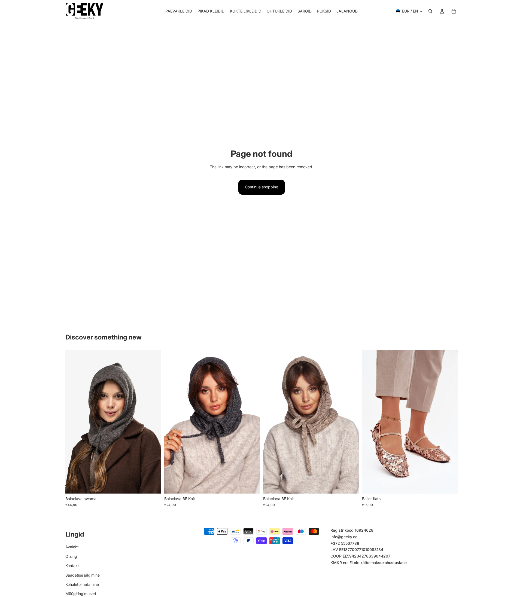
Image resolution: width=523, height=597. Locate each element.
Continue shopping (261, 187)
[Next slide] (153, 422)
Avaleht (72, 547)
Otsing (71, 556)
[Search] (430, 11)
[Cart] (454, 11)
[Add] (251, 485)
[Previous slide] (73, 422)
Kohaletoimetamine (82, 584)
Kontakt (72, 565)
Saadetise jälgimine (82, 575)
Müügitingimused (80, 593)
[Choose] (152, 485)
